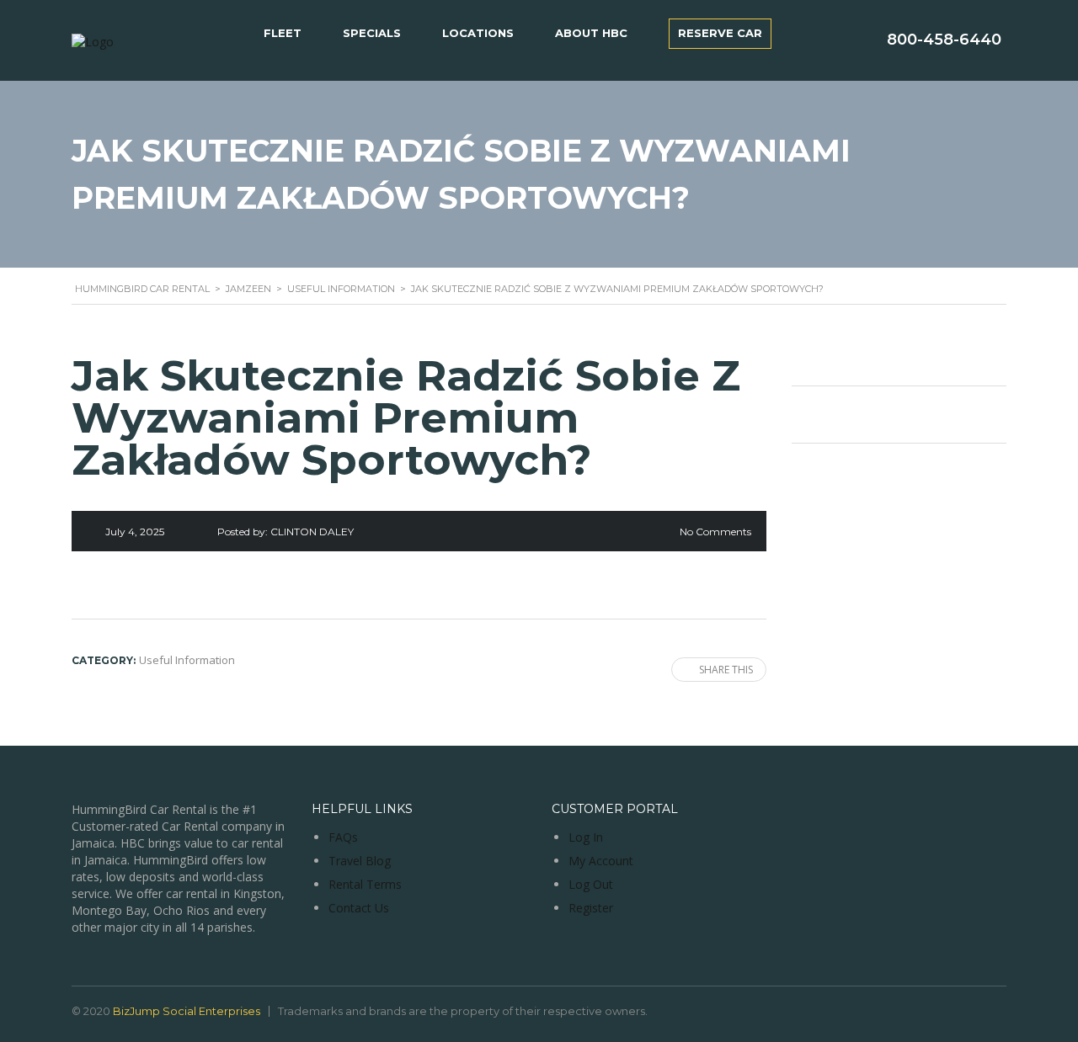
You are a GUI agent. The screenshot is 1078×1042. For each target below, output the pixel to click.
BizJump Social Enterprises (186, 1011)
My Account (600, 861)
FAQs (343, 837)
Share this (726, 669)
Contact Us (358, 908)
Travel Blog (359, 861)
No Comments (715, 531)
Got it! (998, 41)
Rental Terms (365, 884)
